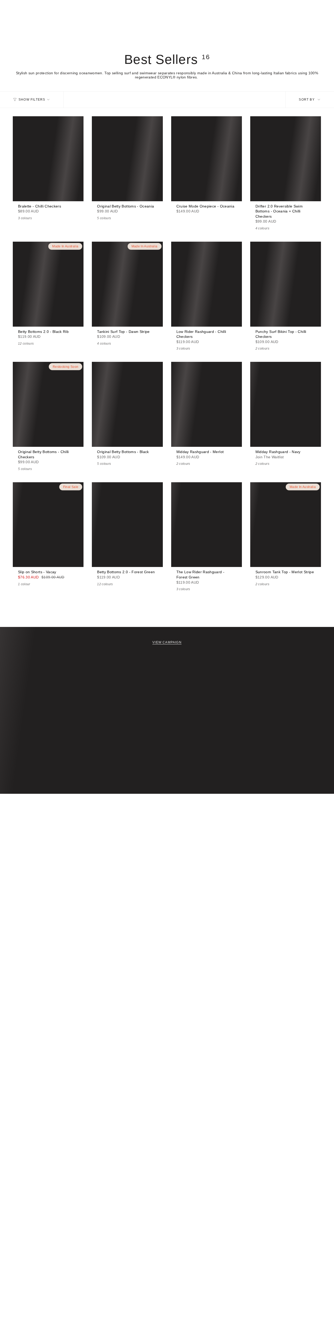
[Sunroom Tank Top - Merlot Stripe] (285, 524)
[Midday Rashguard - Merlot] (206, 404)
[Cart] (318, 30)
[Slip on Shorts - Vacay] (48, 524)
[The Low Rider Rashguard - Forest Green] (206, 524)
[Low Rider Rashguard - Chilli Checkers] (206, 284)
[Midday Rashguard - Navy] (285, 404)
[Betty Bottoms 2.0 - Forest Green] (127, 524)
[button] (18, 30)
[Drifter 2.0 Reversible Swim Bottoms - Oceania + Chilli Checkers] (285, 158)
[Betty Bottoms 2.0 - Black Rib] (48, 284)
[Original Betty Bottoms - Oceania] (127, 158)
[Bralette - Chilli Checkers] (48, 158)
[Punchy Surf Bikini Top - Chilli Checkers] (285, 284)
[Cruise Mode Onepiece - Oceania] (206, 158)
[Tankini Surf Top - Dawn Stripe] (127, 284)
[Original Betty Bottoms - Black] (127, 404)
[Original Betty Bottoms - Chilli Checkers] (48, 404)
